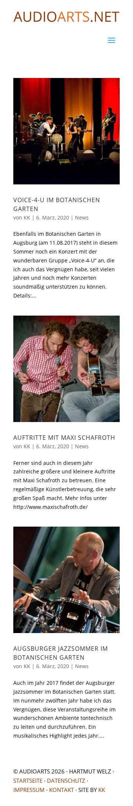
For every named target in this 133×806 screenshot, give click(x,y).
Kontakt (61, 789)
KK (27, 217)
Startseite (27, 780)
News (82, 217)
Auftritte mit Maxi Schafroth (64, 437)
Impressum (29, 789)
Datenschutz (66, 780)
